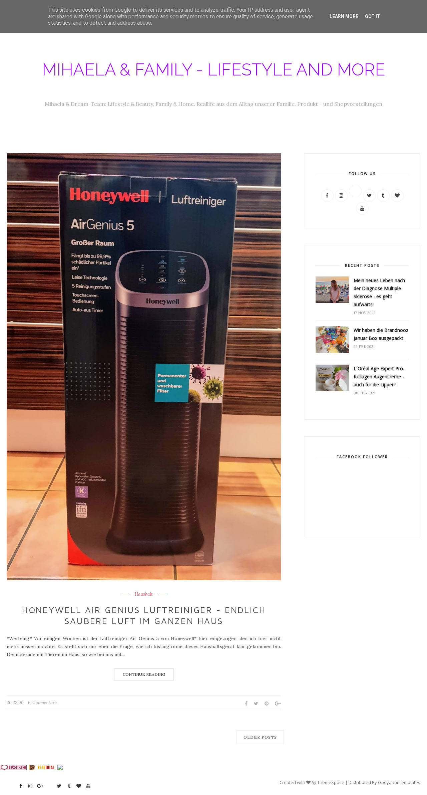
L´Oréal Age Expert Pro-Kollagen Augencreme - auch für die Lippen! (379, 376)
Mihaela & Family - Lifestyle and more (213, 69)
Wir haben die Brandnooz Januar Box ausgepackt (381, 334)
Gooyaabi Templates (399, 782)
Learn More (344, 16)
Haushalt (144, 594)
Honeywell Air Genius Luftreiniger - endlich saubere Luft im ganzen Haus (144, 615)
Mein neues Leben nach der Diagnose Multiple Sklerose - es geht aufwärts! (379, 292)
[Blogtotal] (42, 768)
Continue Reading (144, 674)
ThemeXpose (330, 782)
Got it (372, 16)
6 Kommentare (42, 703)
